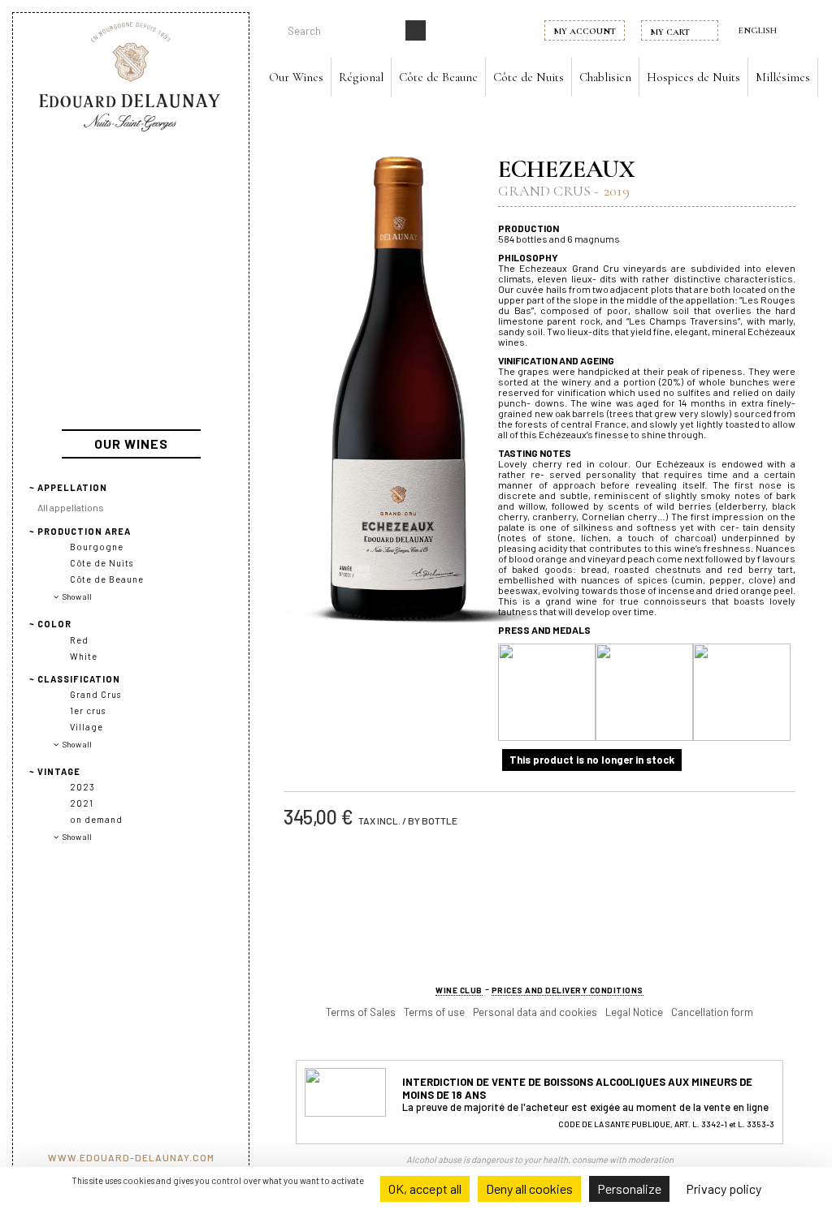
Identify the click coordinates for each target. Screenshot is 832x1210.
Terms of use (434, 1011)
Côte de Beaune (438, 77)
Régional (361, 77)
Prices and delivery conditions (568, 990)
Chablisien (605, 77)
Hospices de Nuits (693, 77)
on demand (96, 819)
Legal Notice (634, 1011)
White (84, 656)
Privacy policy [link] (723, 1188)
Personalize (629, 1188)
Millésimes (783, 77)
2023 (82, 787)
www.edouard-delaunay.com (131, 1157)
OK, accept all (425, 1188)
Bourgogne (97, 546)
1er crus (88, 710)
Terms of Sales (361, 1011)
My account (584, 31)
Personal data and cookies (535, 1011)
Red (79, 640)
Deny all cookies (529, 1188)
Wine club (459, 990)
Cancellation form (712, 1011)
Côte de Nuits (528, 77)
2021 (81, 803)
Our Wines (296, 77)
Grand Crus (95, 694)
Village (86, 726)
